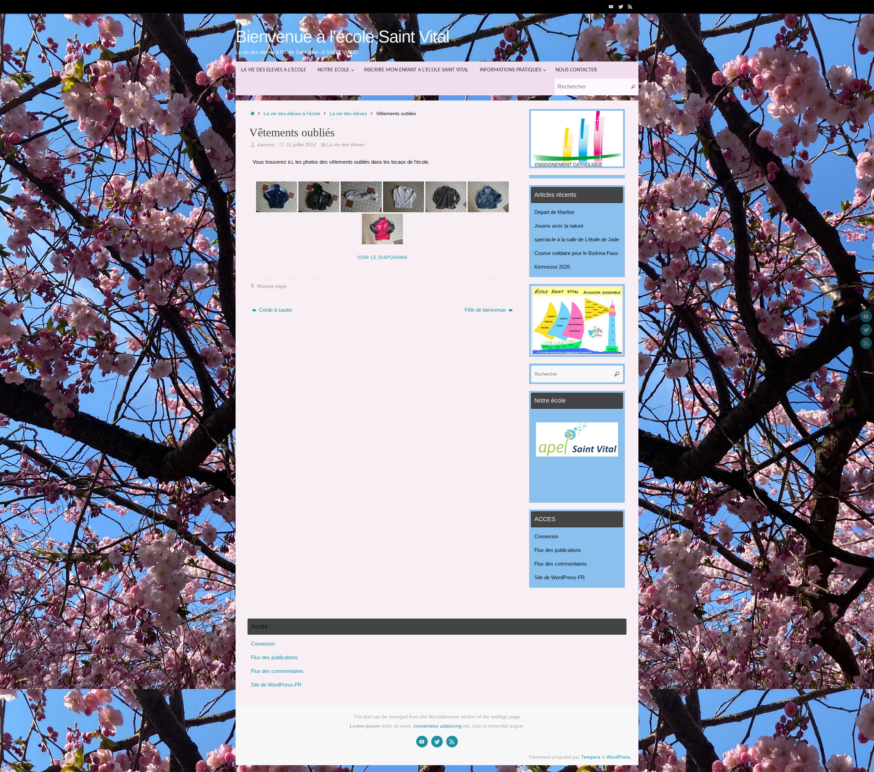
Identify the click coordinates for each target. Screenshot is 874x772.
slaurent (265, 144)
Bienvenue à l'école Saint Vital (342, 36)
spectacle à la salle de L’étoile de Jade (576, 239)
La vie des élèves (348, 113)
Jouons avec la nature (558, 226)
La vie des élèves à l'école (292, 113)
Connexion (546, 536)
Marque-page (271, 286)
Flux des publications (557, 550)
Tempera (591, 757)
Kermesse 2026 (552, 267)
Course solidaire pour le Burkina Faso (576, 253)
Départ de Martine (554, 212)
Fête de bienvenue (486, 310)
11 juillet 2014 (301, 144)
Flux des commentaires (560, 564)
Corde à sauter (275, 310)
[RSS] (630, 6)
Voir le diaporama (382, 257)
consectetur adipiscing (437, 726)
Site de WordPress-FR (559, 577)
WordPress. (619, 757)
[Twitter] (620, 6)
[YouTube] (611, 6)
